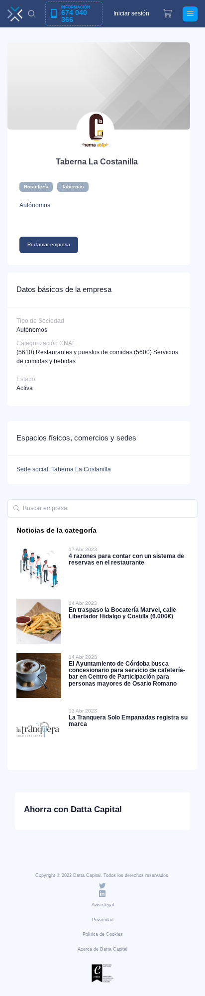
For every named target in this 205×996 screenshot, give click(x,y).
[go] (16, 509)
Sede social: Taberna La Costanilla (63, 469)
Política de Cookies (103, 934)
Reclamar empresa (48, 244)
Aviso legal (103, 904)
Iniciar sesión (131, 13)
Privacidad (102, 919)
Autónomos (34, 205)
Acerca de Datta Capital (102, 949)
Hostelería (36, 186)
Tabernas (73, 186)
